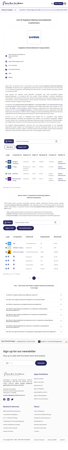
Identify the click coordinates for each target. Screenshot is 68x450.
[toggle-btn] (65, 3)
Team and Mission (39, 411)
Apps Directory (38, 385)
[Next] (38, 278)
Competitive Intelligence (10, 414)
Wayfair (19, 10)
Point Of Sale (28, 341)
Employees (44, 237)
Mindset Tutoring (12, 214)
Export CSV (22, 147)
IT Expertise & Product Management (13, 421)
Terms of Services (39, 440)
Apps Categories (39, 389)
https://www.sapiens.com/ (16, 61)
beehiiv (40, 341)
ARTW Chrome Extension (41, 399)
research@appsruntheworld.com (14, 395)
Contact (36, 431)
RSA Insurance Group (56, 105)
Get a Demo (58, 3)
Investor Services (8, 431)
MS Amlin (12, 108)
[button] (9, 141)
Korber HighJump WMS (31, 10)
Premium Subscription (40, 424)
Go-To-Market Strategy (10, 418)
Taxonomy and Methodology (42, 414)
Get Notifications (25, 228)
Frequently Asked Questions (42, 418)
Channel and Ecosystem (10, 428)
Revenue (57, 237)
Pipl (8, 212)
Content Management (52, 341)
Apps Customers (39, 382)
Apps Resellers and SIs (40, 392)
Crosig (32, 112)
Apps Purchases (38, 379)
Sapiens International (62, 162)
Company (16, 237)
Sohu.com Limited (12, 215)
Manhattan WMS (59, 10)
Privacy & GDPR (52, 440)
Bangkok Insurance (26, 110)
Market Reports (38, 421)
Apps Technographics (40, 395)
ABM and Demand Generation (11, 411)
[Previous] (29, 278)
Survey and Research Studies (11, 424)
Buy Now (10, 147)
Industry (29, 237)
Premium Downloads (40, 428)
